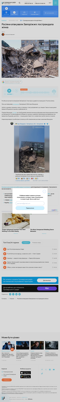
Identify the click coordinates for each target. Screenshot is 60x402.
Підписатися (30, 208)
